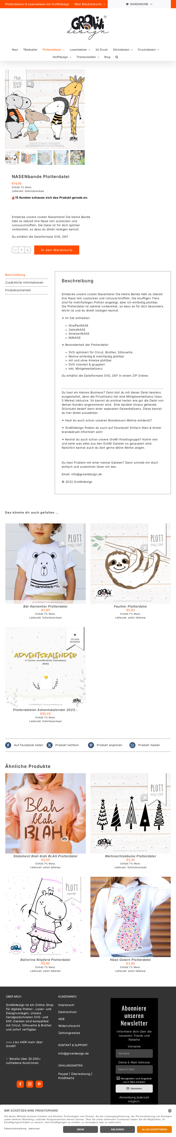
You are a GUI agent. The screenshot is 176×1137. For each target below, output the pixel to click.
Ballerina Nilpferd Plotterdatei (45, 960)
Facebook (121, 427)
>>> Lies (13, 1042)
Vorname (134, 1046)
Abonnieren (136, 1088)
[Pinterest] (39, 1084)
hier (69, 413)
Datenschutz (67, 1012)
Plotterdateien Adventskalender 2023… (45, 710)
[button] (117, 57)
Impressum (66, 1005)
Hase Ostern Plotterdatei (130, 960)
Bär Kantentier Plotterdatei (45, 606)
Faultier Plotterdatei (130, 606)
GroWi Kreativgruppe (124, 439)
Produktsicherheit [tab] (18, 290)
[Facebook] (20, 1084)
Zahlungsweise (69, 1033)
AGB (61, 1019)
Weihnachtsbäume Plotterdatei (130, 856)
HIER (23, 1042)
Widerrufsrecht (69, 1026)
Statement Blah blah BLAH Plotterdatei (45, 856)
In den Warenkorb (57, 250)
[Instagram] (30, 1084)
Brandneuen (117, 420)
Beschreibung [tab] (15, 274)
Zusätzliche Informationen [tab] (24, 282)
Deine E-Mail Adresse (134, 1062)
